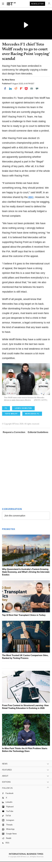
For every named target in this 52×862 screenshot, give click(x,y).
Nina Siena (10, 79)
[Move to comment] (37, 88)
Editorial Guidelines (38, 432)
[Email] (31, 88)
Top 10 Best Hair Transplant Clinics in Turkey (23, 615)
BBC (31, 197)
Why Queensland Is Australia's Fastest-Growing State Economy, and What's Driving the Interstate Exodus (26, 572)
